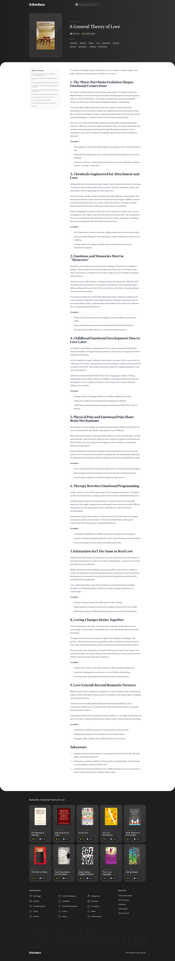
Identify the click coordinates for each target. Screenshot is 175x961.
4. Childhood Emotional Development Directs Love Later (44, 86)
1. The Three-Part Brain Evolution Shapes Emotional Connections (43, 74)
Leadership (66, 901)
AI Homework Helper (125, 896)
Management (95, 896)
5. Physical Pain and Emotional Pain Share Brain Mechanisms (44, 90)
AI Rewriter (122, 904)
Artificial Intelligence (69, 896)
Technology (37, 896)
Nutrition (36, 916)
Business (36, 901)
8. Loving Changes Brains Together (41, 100)
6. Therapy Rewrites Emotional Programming (44, 94)
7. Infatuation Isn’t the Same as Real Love (43, 97)
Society (35, 911)
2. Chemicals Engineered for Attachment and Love (44, 79)
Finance (64, 911)
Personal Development (69, 906)
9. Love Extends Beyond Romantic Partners (43, 103)
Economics (94, 901)
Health (93, 911)
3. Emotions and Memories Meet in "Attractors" (44, 82)
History (64, 916)
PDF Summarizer (123, 900)
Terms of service (123, 913)
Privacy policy (123, 909)
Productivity (95, 906)
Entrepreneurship (39, 906)
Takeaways (34, 106)
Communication (96, 916)
